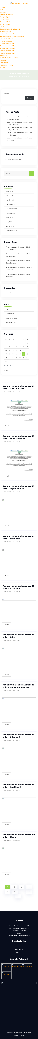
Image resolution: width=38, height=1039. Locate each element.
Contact (22, 1035)
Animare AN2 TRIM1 (6, 15)
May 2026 (9, 196)
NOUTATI (3, 68)
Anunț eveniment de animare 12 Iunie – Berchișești (19, 785)
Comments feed (11, 318)
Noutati (8, 293)
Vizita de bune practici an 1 (9, 34)
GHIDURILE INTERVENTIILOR (9, 58)
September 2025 (12, 209)
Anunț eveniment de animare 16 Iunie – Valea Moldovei (19, 437)
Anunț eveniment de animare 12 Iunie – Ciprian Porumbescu (19, 686)
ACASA (2, 7)
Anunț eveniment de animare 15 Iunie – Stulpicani (19, 587)
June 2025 (9, 217)
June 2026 (9, 191)
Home (15, 76)
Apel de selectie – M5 (7, 53)
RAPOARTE (3, 56)
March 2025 (10, 226)
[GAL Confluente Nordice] (19, 3)
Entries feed (10, 314)
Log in (8, 309)
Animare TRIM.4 (5, 24)
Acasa (16, 1035)
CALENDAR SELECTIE (7, 39)
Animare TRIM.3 (5, 22)
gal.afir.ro (19, 952)
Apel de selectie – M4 (7, 48)
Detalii (7, 426)
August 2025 (10, 213)
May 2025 (9, 222)
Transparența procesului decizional (12, 36)
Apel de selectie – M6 (7, 51)
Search (6, 94)
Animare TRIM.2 (5, 19)
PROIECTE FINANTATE (7, 65)
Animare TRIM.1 (5, 17)
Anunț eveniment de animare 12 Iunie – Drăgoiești (19, 735)
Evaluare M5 (4, 63)
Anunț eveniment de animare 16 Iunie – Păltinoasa (19, 537)
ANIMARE (3, 12)
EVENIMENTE (4, 27)
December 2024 (11, 231)
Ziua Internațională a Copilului (10, 29)
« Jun (6, 370)
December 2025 (11, 204)
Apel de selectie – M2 (7, 43)
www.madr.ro (19, 949)
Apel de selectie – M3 (7, 46)
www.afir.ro (19, 946)
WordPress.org (11, 322)
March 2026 (10, 200)
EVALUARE (3, 60)
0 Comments (16, 640)
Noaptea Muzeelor (6, 31)
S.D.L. (1, 10)
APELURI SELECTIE (6, 41)
